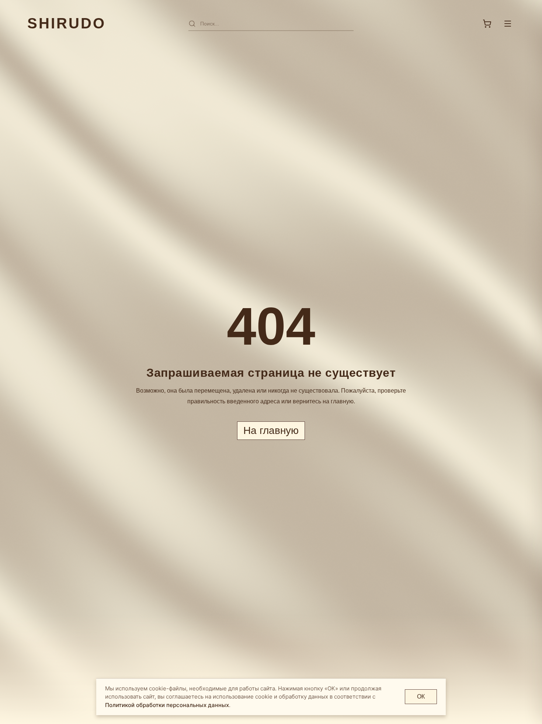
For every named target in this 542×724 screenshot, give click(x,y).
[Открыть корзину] (487, 23)
